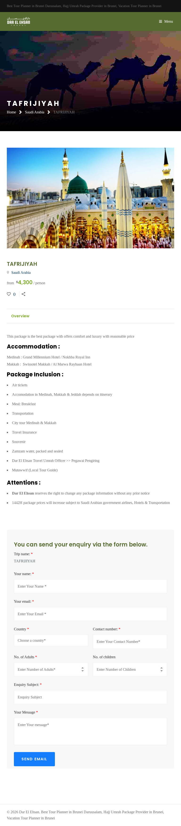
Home (11, 112)
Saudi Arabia (34, 112)
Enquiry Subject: (28, 685)
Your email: (24, 601)
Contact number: (106, 629)
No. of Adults (25, 657)
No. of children (104, 657)
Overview (20, 316)
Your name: (24, 574)
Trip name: (23, 554)
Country (21, 629)
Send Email (34, 759)
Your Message (26, 712)
